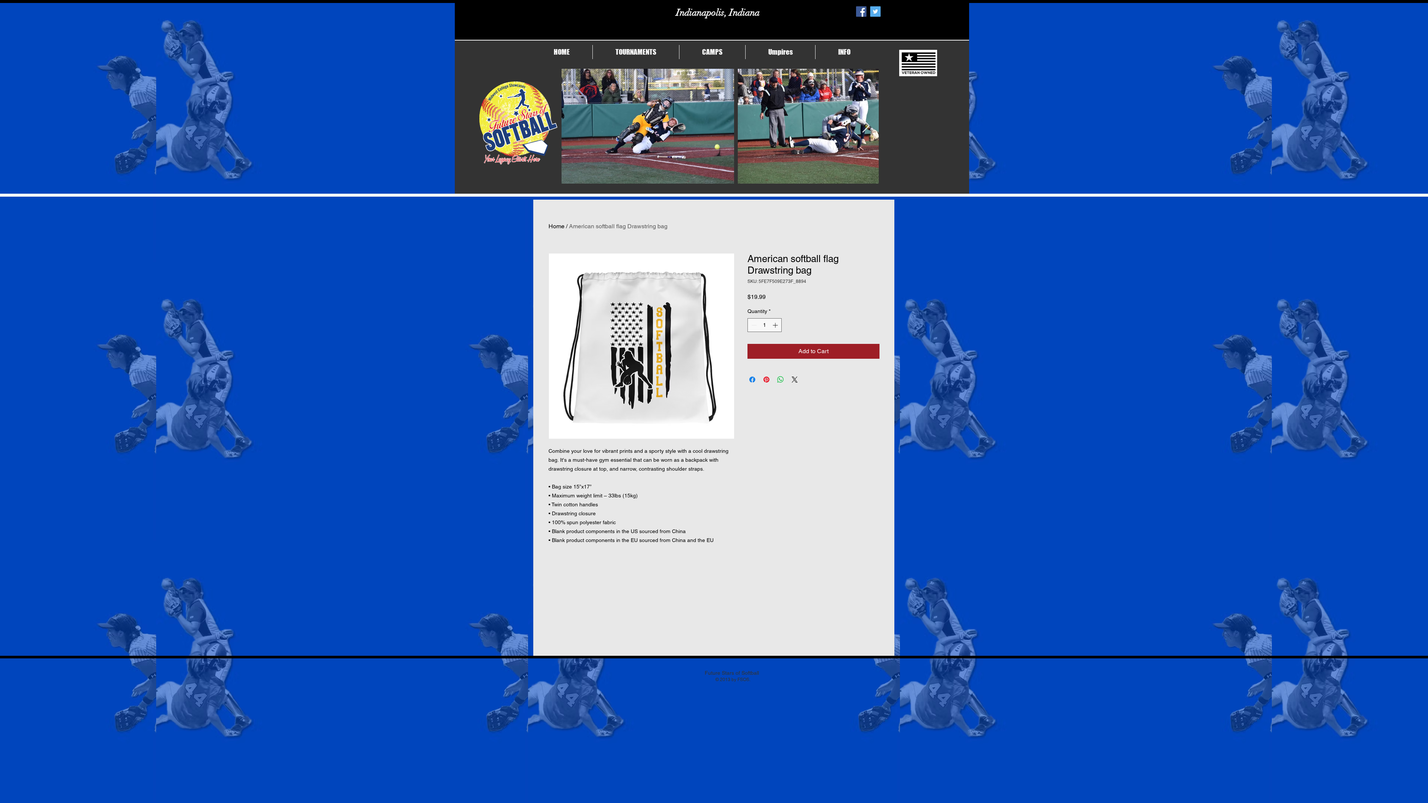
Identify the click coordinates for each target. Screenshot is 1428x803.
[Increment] (776, 325)
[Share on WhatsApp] (780, 379)
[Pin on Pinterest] (766, 379)
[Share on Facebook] (752, 379)
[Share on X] (794, 379)
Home (557, 226)
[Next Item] (866, 126)
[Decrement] (753, 325)
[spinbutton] (764, 325)
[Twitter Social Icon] (875, 11)
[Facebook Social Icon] (861, 11)
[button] (636, 52)
